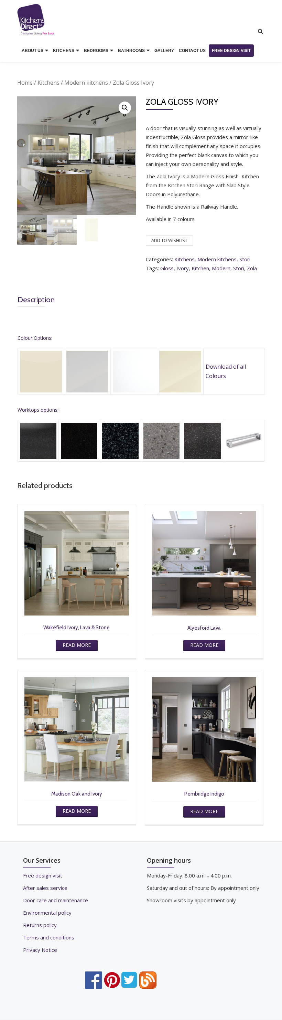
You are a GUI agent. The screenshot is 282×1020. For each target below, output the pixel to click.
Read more (77, 645)
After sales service (45, 887)
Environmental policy (47, 912)
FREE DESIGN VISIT (231, 50)
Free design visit (42, 875)
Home (25, 82)
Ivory (182, 268)
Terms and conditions (48, 937)
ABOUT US (32, 50)
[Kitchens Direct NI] (37, 19)
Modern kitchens (86, 82)
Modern (221, 268)
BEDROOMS (96, 50)
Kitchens (48, 82)
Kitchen (200, 268)
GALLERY (164, 50)
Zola (252, 268)
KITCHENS (63, 50)
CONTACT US (192, 50)
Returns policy (40, 925)
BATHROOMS (131, 50)
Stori (244, 259)
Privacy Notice (40, 949)
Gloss (167, 268)
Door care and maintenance (55, 900)
